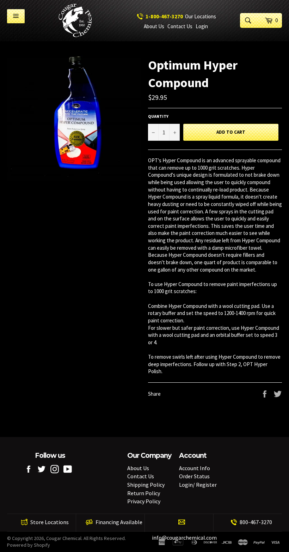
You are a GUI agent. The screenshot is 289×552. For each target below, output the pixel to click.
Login (202, 26)
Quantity (158, 116)
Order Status (194, 476)
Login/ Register (198, 484)
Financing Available (119, 522)
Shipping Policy (146, 484)
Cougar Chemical (63, 538)
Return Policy (143, 493)
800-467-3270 (256, 522)
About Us (154, 26)
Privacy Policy (143, 501)
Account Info (194, 468)
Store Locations (49, 522)
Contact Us (179, 26)
